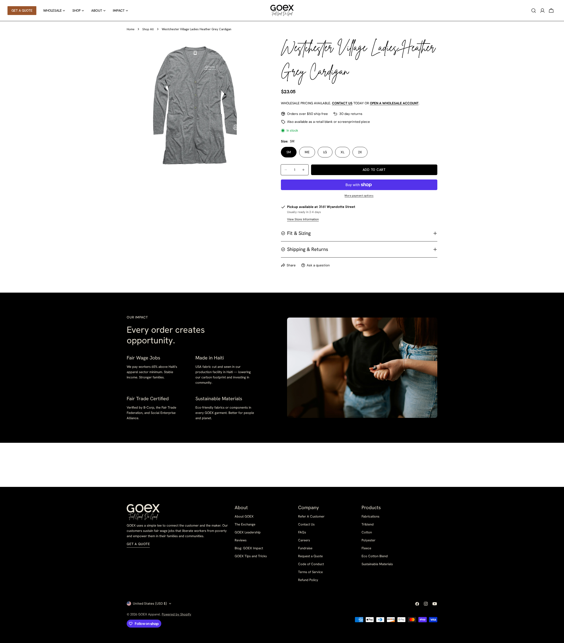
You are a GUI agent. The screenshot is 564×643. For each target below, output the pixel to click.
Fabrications (370, 516)
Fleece (366, 548)
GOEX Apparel (149, 614)
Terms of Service (310, 572)
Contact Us (306, 524)
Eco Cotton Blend (375, 556)
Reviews (241, 540)
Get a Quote (138, 544)
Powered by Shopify (176, 614)
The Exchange (245, 524)
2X (360, 152)
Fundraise (305, 548)
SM (288, 152)
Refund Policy (308, 580)
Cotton (367, 532)
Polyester (368, 540)
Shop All (148, 29)
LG (325, 152)
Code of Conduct (311, 564)
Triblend (368, 524)
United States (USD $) (150, 603)
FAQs (302, 532)
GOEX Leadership (248, 532)
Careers (304, 540)
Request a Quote (310, 556)
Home (130, 29)
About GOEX (244, 516)
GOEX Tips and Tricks (251, 556)
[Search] (533, 10)
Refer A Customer (311, 516)
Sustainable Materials (377, 564)
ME (307, 152)
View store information (303, 219)
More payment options (359, 195)
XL (342, 152)
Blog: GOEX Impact (249, 548)
